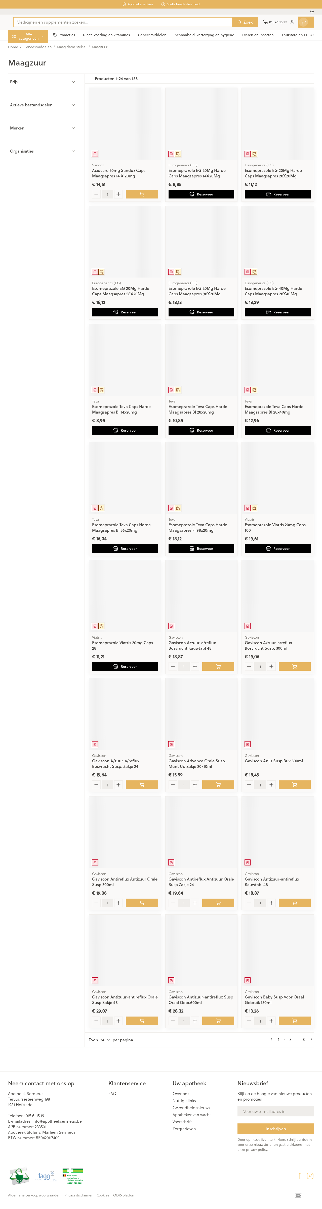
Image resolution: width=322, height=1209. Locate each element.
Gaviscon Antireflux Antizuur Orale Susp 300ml (124, 881)
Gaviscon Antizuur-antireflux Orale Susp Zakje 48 (125, 999)
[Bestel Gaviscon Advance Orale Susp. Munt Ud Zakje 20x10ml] (218, 784)
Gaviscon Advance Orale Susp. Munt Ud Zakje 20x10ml (197, 763)
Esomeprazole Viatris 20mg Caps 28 (122, 645)
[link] (272, 1039)
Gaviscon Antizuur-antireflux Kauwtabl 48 (272, 881)
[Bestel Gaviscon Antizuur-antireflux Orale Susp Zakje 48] (142, 1021)
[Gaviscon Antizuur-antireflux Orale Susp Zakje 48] (125, 950)
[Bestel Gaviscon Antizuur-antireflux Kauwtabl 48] (295, 903)
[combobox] (122, 22)
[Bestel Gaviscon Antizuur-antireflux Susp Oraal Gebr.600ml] (218, 1021)
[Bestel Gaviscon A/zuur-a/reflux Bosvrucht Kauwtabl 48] (218, 666)
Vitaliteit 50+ (40, 106)
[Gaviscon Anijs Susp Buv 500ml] (278, 714)
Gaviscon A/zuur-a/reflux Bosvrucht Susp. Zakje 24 (115, 763)
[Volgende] (310, 1039)
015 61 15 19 (35, 1115)
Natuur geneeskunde (40, 118)
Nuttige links (184, 1100)
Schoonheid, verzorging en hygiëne (40, 60)
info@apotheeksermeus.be (57, 1121)
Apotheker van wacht (192, 1114)
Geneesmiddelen (40, 153)
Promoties (21, 47)
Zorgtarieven (184, 1128)
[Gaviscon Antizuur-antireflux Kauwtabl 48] (278, 832)
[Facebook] (299, 1176)
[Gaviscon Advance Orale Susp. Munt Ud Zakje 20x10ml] (201, 714)
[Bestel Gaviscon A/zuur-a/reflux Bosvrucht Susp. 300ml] (295, 666)
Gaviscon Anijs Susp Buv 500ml (274, 761)
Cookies (103, 1195)
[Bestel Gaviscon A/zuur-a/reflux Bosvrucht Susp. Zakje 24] (142, 784)
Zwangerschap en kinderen (40, 92)
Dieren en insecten (40, 142)
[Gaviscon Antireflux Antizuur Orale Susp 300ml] (125, 832)
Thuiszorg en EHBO (40, 130)
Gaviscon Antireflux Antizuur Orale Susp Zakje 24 (201, 881)
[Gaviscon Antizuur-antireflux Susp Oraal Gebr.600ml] (201, 950)
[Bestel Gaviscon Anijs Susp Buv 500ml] (295, 784)
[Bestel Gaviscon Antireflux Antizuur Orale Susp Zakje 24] (218, 903)
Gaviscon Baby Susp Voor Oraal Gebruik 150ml (274, 999)
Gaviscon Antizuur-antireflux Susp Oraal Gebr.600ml (201, 999)
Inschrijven (276, 1128)
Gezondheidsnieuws (191, 1107)
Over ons (181, 1093)
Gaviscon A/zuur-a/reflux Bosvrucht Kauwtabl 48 (192, 645)
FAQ (112, 1093)
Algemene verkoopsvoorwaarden (34, 1195)
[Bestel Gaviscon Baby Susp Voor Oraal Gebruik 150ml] (295, 1021)
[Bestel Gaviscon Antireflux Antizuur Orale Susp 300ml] (142, 903)
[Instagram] (310, 1176)
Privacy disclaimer (78, 1195)
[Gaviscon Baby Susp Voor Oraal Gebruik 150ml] (278, 950)
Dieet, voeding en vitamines (40, 76)
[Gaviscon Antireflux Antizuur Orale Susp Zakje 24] (201, 832)
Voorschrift (182, 1121)
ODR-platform (125, 1195)
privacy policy (256, 1149)
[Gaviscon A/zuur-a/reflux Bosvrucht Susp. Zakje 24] (125, 714)
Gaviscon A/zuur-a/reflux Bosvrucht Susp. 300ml (268, 645)
